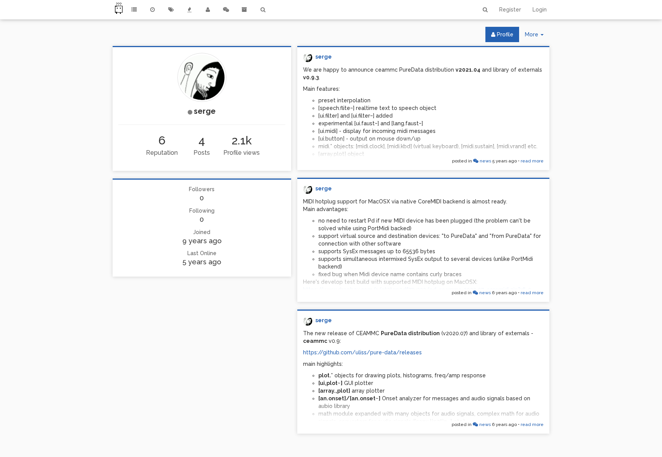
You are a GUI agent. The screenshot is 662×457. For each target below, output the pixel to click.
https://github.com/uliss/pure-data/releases (362, 352)
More (537, 36)
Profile (504, 34)
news (484, 161)
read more (532, 161)
